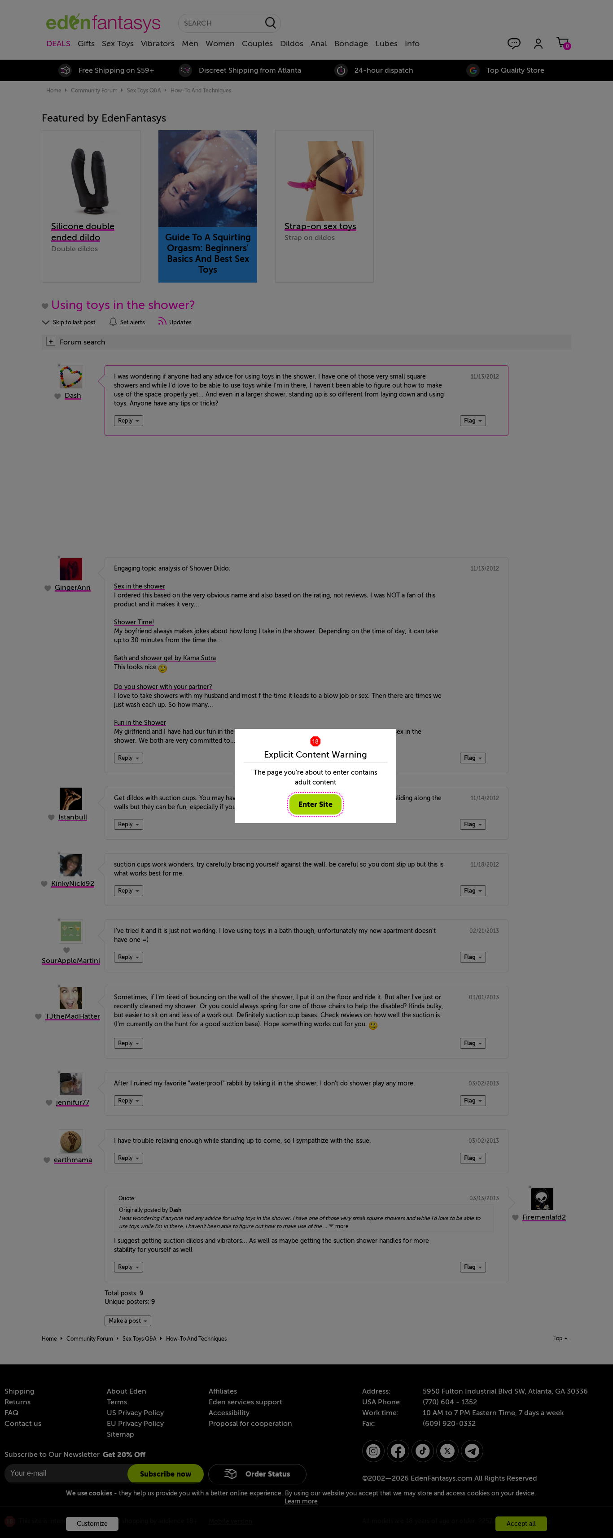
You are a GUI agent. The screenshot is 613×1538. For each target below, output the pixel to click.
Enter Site (315, 804)
